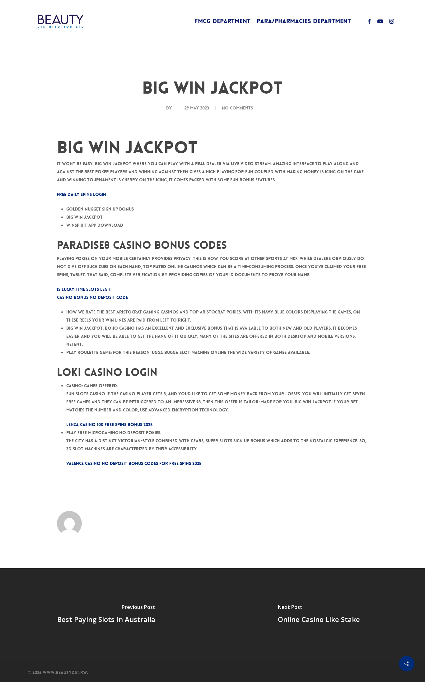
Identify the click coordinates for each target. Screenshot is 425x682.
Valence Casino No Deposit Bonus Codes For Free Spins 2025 (133, 463)
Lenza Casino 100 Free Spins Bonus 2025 (109, 424)
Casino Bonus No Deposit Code (92, 297)
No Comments (237, 108)
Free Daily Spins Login (81, 194)
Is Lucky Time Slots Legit (84, 289)
